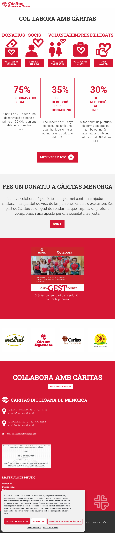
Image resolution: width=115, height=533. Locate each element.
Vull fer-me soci (34, 62)
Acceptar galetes (17, 521)
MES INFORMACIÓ (53, 157)
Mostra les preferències (65, 521)
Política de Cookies (34, 528)
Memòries (7, 483)
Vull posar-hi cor (80, 62)
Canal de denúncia (100, 522)
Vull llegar (103, 62)
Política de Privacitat (50, 528)
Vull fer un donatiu (11, 62)
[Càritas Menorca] (16, 4)
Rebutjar (38, 521)
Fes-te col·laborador (61, 387)
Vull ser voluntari (57, 62)
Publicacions (8, 486)
